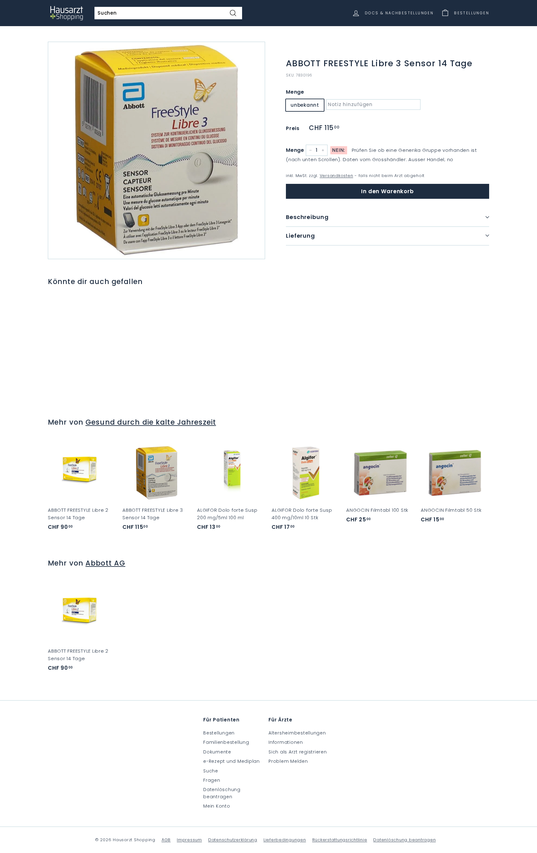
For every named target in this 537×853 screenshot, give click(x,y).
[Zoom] (156, 150)
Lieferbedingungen (285, 840)
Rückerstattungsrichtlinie (339, 840)
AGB (166, 840)
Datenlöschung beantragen (222, 792)
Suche (210, 771)
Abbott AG (105, 563)
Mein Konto (216, 806)
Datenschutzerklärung (232, 840)
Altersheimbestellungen (297, 733)
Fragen (211, 780)
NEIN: (338, 150)
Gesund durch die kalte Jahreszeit (150, 422)
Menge (295, 91)
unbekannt (305, 104)
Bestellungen (219, 733)
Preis (293, 128)
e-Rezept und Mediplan (231, 761)
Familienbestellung (226, 742)
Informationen (285, 742)
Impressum (189, 840)
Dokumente (217, 752)
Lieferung (300, 235)
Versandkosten (336, 175)
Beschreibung (307, 217)
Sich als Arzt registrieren (297, 752)
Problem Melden (288, 761)
